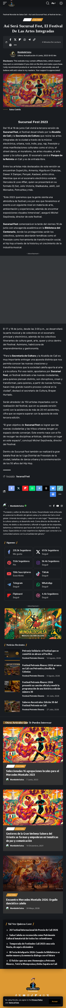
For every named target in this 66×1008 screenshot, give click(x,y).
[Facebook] (54, 506)
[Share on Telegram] (29, 39)
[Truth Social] (48, 995)
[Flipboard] (19, 595)
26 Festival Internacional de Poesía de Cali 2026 (33, 929)
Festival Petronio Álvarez (33, 658)
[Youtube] (19, 574)
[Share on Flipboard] (20, 39)
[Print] (10, 44)
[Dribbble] (47, 595)
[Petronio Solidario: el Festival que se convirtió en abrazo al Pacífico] (12, 655)
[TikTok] (32, 995)
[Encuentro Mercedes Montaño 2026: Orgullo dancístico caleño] (33, 873)
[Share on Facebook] (10, 39)
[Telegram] (19, 585)
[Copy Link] (34, 39)
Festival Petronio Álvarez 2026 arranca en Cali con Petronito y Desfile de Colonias (41, 668)
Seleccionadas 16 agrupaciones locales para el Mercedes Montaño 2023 (32, 772)
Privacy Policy (37, 1000)
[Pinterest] (19, 563)
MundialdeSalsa (24, 52)
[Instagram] (61, 506)
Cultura (37, 20)
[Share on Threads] (46, 488)
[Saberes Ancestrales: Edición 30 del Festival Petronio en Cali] (12, 706)
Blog (27, 20)
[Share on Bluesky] (53, 488)
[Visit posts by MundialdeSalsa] (13, 54)
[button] (55, 1001)
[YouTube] (57, 506)
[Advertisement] (33, 290)
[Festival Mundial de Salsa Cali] (11, 3)
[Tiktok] (47, 574)
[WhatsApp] (47, 585)
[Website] (50, 506)
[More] (15, 44)
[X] (47, 552)
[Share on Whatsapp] (25, 39)
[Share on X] (15, 39)
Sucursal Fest (23, 476)
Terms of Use (14, 1003)
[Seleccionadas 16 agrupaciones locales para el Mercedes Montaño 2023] (33, 745)
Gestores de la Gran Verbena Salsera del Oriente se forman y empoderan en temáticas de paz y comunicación (32, 837)
